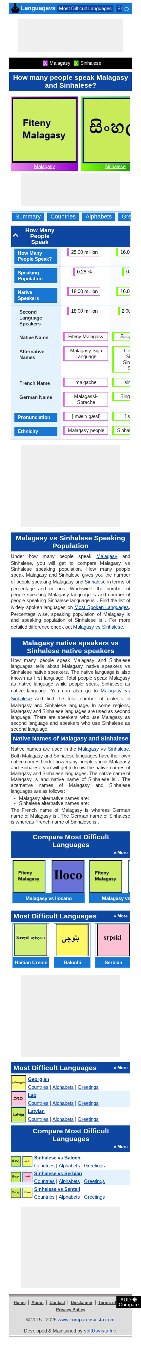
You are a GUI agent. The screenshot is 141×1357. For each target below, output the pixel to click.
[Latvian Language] (18, 1115)
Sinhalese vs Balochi (58, 1157)
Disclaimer (81, 1302)
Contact (57, 1302)
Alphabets (99, 216)
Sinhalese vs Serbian (58, 1173)
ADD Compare (129, 1301)
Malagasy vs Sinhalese (98, 627)
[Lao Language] (18, 1099)
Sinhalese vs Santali (57, 1189)
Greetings (88, 1087)
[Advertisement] (70, 35)
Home (20, 1302)
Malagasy (44, 166)
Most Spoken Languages (101, 607)
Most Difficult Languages (85, 8)
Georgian (38, 1079)
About (37, 1302)
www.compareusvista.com (86, 1319)
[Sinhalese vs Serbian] (21, 1177)
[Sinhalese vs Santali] (21, 1193)
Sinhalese (115, 166)
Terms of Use (111, 1302)
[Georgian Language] (18, 1083)
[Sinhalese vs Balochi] (21, 1161)
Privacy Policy (70, 1309)
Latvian (36, 1111)
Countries (63, 216)
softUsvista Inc (100, 1330)
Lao (32, 1095)
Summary (28, 216)
